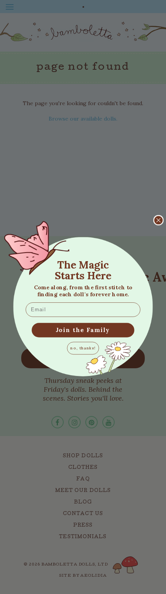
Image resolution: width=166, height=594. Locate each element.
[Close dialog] (158, 220)
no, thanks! (83, 348)
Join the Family (83, 330)
